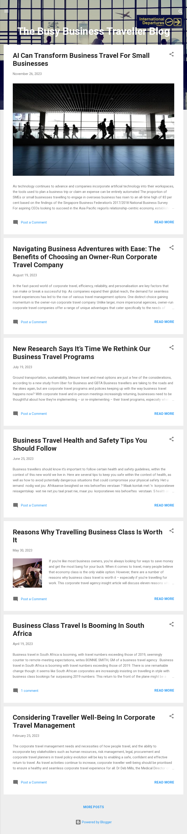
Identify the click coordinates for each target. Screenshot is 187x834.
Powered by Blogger (96, 822)
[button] (171, 55)
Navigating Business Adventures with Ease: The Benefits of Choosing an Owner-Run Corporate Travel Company (86, 257)
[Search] (180, 12)
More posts (93, 807)
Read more (164, 222)
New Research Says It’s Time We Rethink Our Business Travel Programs (82, 353)
